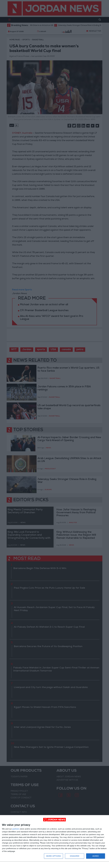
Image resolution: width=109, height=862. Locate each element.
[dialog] (54, 838)
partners (15, 829)
